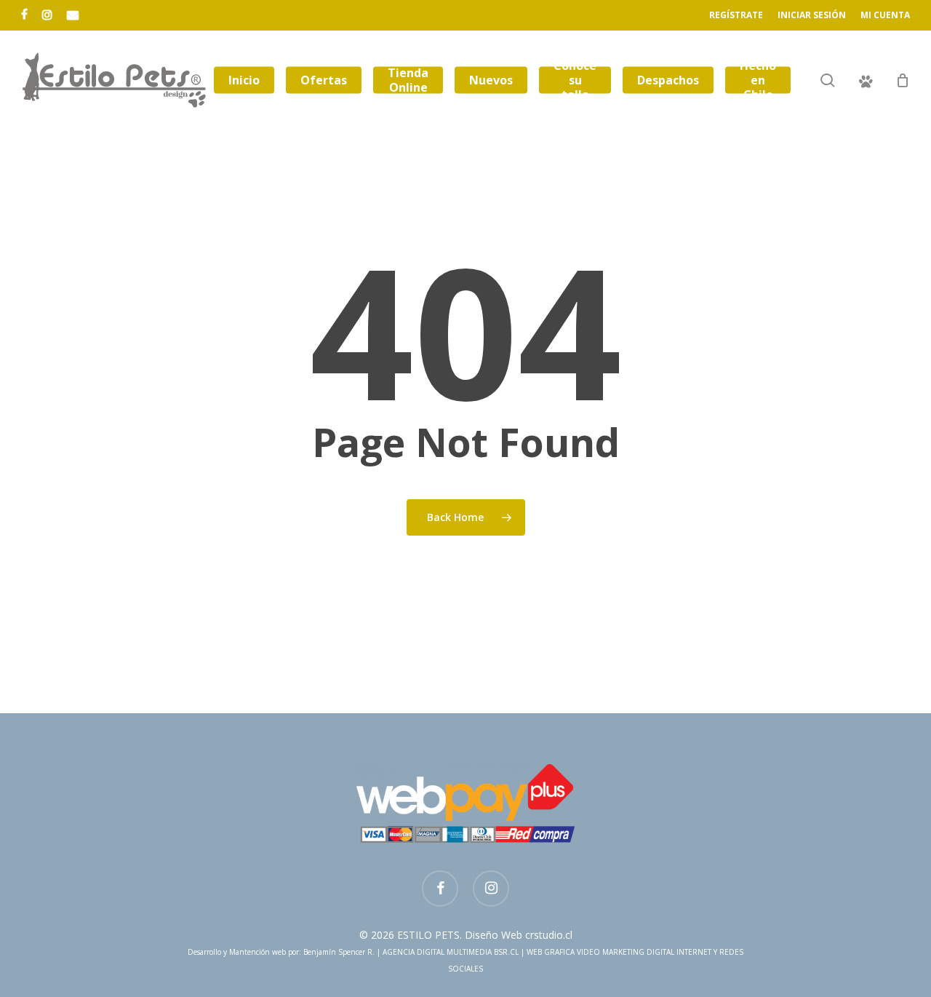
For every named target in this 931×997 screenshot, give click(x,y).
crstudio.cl (548, 935)
